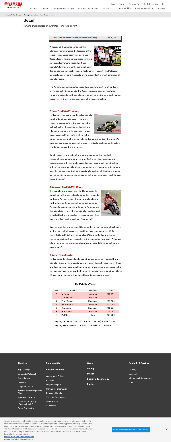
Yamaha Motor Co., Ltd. (13, 15)
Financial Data (52, 401)
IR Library (50, 380)
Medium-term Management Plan (30, 392)
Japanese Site (134, 4)
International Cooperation (140, 378)
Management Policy (54, 376)
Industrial (133, 374)
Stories (44, 8)
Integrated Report (53, 384)
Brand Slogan (24, 378)
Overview (22, 382)
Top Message (24, 370)
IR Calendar (51, 406)
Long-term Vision (25, 386)
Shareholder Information (56, 389)
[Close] (167, 429)
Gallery (33, 8)
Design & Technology (98, 379)
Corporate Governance (56, 397)
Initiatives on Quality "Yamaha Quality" (27, 402)
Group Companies (26, 408)
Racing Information (31, 15)
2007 (53, 15)
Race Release (44, 15)
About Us (108, 8)
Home (113, 4)
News (122, 4)
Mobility (132, 370)
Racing (161, 8)
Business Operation (26, 397)
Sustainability (124, 8)
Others (132, 382)
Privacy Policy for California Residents (19, 437)
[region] (85, 429)
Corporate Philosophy (27, 374)
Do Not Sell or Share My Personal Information (131, 430)
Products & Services (88, 8)
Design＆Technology (63, 8)
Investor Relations (144, 8)
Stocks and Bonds (54, 393)
